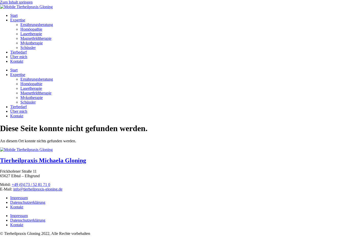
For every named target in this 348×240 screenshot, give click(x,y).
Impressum (19, 198)
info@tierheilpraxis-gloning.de (37, 189)
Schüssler (28, 47)
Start (14, 15)
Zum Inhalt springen (16, 2)
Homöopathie (31, 29)
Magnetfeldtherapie (35, 38)
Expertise (17, 20)
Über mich (18, 57)
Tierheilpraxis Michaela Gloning (43, 160)
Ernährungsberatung (36, 24)
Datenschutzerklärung (27, 202)
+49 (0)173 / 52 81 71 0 (31, 184)
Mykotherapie (31, 43)
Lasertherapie (31, 34)
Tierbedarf (18, 52)
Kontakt (16, 61)
